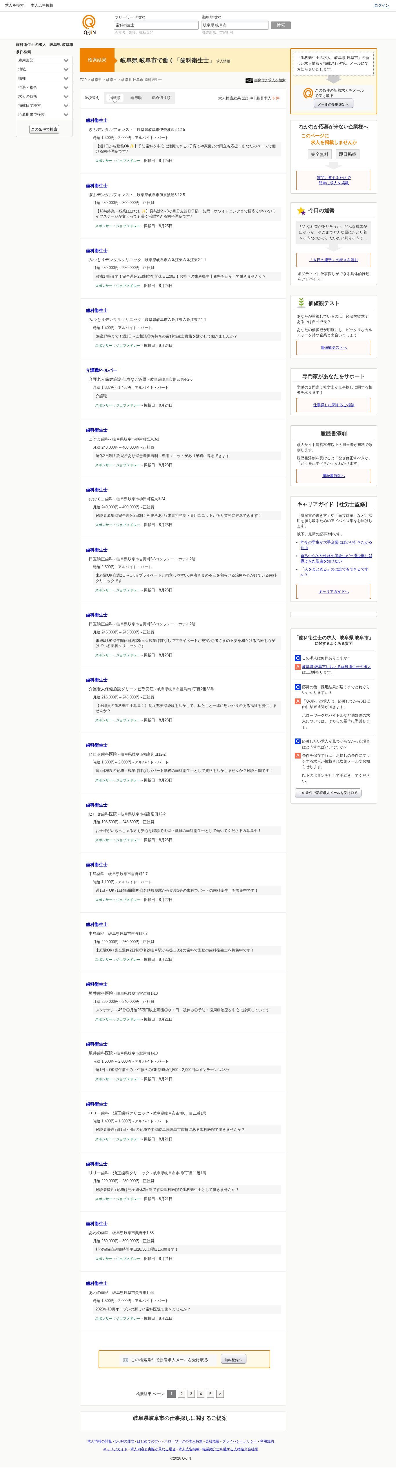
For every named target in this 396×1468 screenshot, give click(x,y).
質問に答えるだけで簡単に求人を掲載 (334, 180)
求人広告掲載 (42, 5)
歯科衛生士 (97, 120)
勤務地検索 (211, 17)
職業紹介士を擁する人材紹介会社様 (230, 1449)
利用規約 (267, 1441)
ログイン (381, 5)
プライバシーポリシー (239, 1441)
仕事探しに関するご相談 (334, 405)
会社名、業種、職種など (134, 32)
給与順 (136, 97)
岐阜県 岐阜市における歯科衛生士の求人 (336, 667)
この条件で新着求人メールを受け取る (328, 793)
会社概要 (212, 1441)
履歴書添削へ (333, 476)
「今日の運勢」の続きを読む (333, 260)
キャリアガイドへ (334, 591)
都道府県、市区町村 (217, 32)
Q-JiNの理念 (124, 1441)
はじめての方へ (149, 1441)
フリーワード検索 (130, 17)
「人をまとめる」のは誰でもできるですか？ (334, 572)
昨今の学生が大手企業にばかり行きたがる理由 (336, 545)
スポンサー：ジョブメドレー (117, 161)
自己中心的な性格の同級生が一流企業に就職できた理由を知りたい (336, 558)
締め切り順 (161, 97)
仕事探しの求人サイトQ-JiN (89, 25)
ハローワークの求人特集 (183, 1441)
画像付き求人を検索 (270, 80)
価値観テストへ (334, 347)
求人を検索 (14, 5)
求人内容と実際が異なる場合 (153, 1449)
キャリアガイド (115, 1449)
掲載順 (115, 97)
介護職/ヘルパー (101, 370)
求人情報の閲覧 (100, 1441)
